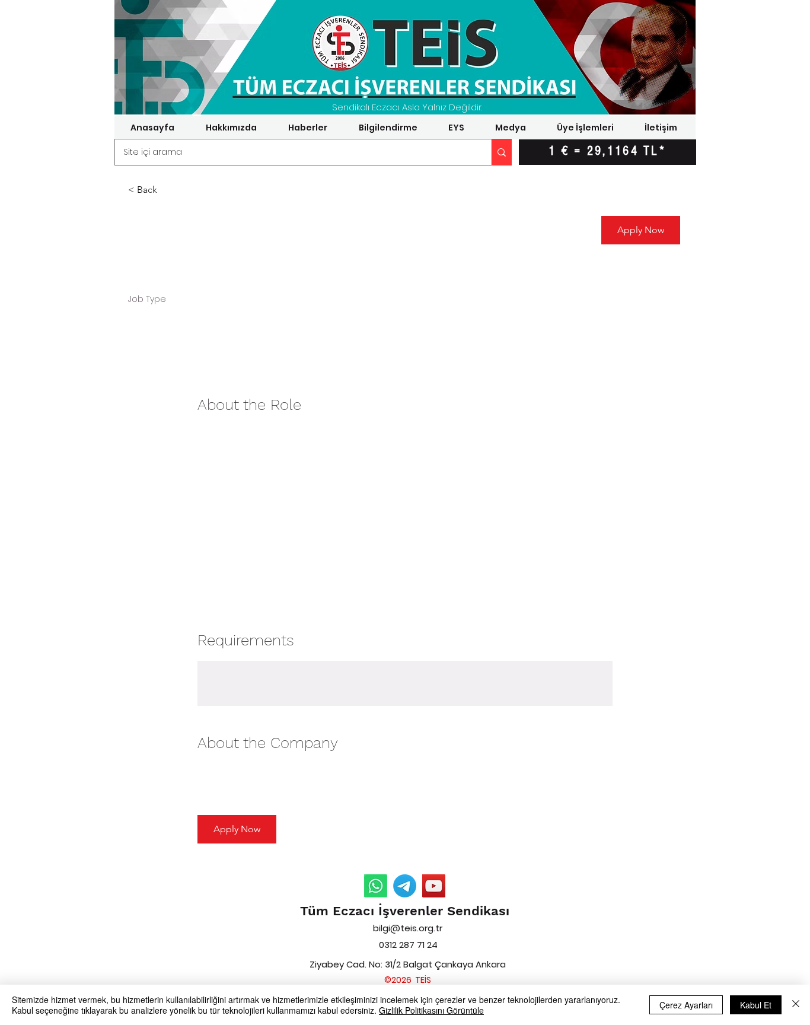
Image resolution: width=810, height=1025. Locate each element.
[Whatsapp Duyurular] (375, 885)
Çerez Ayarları (686, 1005)
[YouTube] (433, 885)
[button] (231, 127)
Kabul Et (755, 1005)
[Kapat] (796, 1005)
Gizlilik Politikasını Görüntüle (431, 1010)
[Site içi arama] (501, 152)
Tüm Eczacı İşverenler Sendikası (404, 910)
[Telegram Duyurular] (404, 885)
